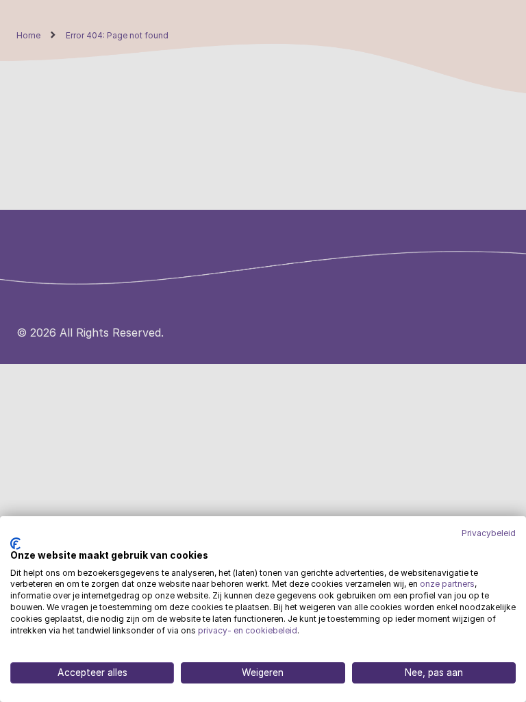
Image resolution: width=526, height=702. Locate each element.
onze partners (447, 584)
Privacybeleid (489, 533)
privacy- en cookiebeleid (247, 630)
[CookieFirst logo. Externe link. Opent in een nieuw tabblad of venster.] (15, 543)
